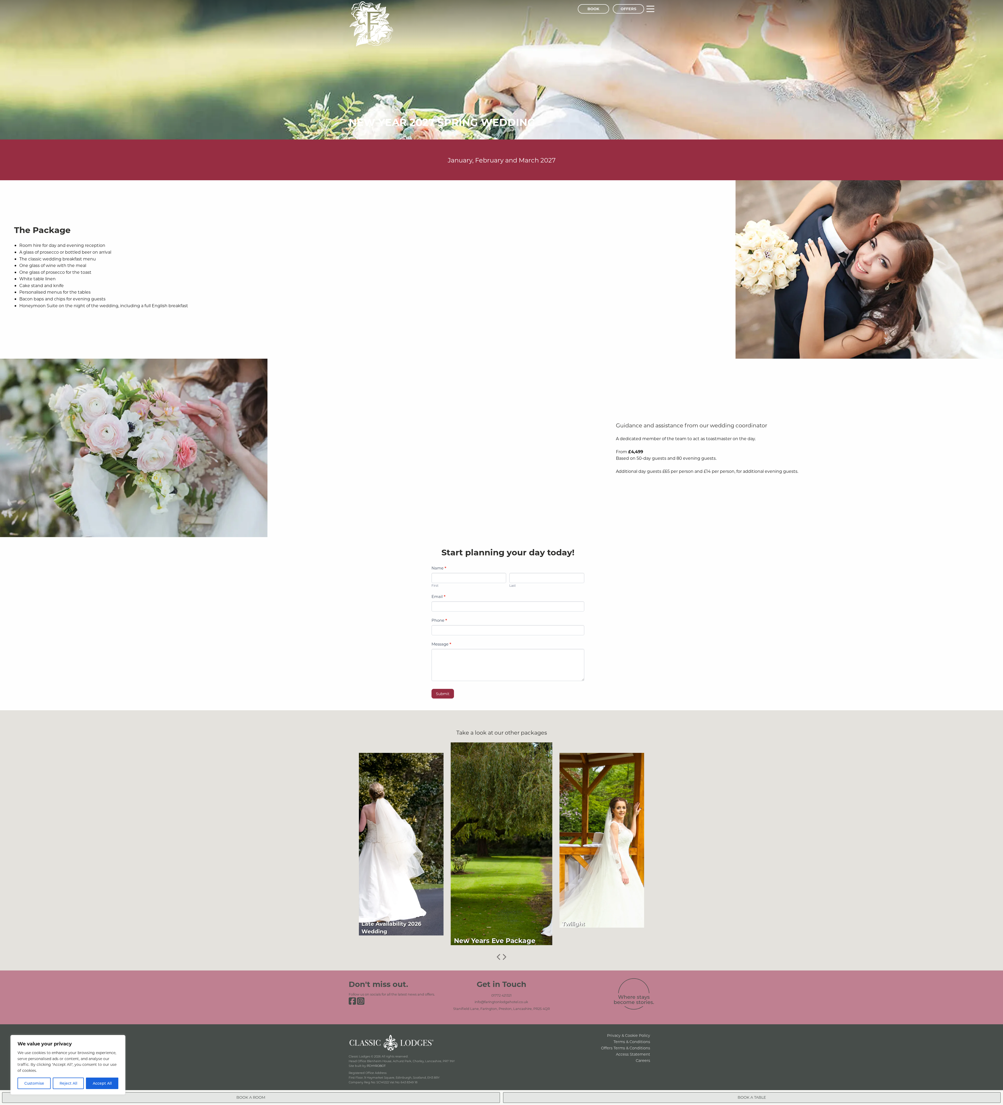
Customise (34, 1083)
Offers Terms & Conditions (625, 1047)
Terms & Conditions (632, 1041)
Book (593, 8)
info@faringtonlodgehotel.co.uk (501, 1002)
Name (438, 568)
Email (438, 596)
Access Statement (633, 1054)
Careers (643, 1060)
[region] (67, 1065)
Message (441, 644)
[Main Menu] (650, 9)
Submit (443, 693)
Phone (439, 620)
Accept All (102, 1083)
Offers (628, 8)
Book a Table (752, 1097)
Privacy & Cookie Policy (628, 1035)
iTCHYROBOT (376, 1066)
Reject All (68, 1083)
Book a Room (250, 1097)
